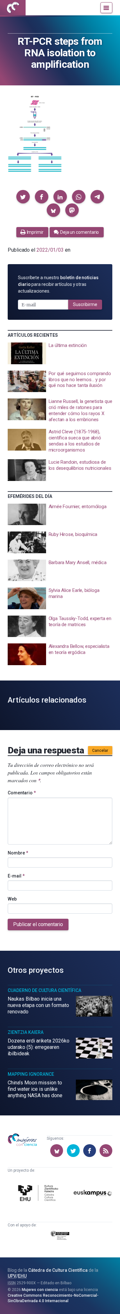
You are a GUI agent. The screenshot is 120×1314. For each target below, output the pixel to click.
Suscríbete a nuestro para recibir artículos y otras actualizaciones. (58, 284)
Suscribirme (85, 304)
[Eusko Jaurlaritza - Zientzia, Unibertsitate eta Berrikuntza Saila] (60, 1236)
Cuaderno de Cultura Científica (44, 990)
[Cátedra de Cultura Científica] (39, 1194)
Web (12, 898)
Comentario (22, 792)
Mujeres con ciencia (40, 1289)
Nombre (18, 852)
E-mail (16, 875)
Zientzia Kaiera (26, 1032)
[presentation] (60, 353)
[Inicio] (13, 7)
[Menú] (106, 7)
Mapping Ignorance (31, 1074)
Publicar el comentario (38, 924)
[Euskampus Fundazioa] (93, 1194)
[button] (23, 196)
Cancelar (100, 750)
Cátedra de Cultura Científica (58, 1270)
